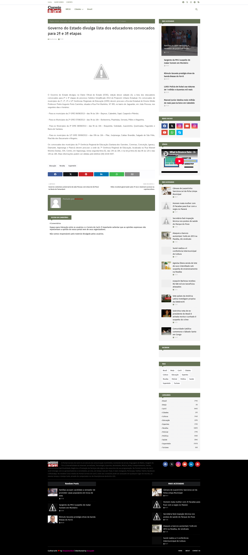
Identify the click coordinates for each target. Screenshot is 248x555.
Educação (63, 21)
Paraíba (62, 166)
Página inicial (54, 21)
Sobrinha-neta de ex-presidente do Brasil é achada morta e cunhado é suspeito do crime (184, 315)
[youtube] (187, 126)
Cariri (180, 370)
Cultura (165, 375)
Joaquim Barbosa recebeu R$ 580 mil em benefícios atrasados (184, 284)
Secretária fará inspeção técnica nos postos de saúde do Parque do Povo (185, 221)
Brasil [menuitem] (89, 9)
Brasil (165, 370)
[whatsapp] (172, 132)
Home (180, 551)
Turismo (177, 383)
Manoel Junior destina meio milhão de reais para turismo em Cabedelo (179, 101)
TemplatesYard (68, 551)
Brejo (172, 370)
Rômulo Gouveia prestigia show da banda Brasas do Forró (179, 74)
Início (50, 2)
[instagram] (191, 2)
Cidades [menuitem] (78, 9)
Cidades (188, 370)
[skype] (198, 2)
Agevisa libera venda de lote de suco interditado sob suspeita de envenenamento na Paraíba (185, 267)
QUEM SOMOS (59, 2)
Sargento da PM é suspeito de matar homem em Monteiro (177, 61)
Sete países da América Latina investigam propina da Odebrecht (184, 299)
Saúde (191, 379)
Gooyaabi (90, 551)
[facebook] (183, 2)
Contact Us (196, 551)
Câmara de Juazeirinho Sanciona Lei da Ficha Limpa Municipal (185, 191)
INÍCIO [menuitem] (68, 9)
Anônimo (53, 39)
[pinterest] (195, 2)
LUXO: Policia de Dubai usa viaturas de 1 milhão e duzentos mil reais (179, 88)
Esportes (185, 375)
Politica (183, 379)
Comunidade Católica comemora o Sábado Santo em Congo (184, 332)
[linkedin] (191, 464)
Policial (174, 379)
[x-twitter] (187, 2)
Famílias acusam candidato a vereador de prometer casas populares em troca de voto (176, 47)
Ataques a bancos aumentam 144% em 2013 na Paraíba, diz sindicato (185, 236)
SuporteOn (72, 166)
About (187, 551)
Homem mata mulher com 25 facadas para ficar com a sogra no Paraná (184, 206)
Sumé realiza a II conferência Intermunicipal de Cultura (184, 251)
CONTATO (69, 2)
